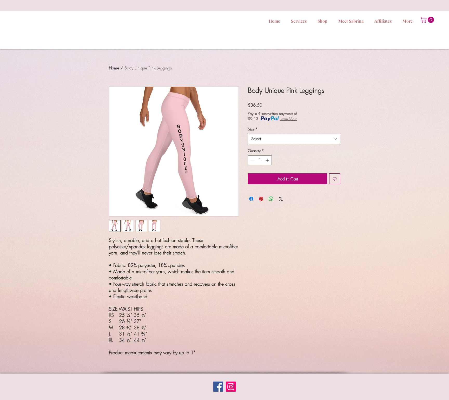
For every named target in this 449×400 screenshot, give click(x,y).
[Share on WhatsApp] (271, 199)
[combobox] (294, 139)
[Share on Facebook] (251, 199)
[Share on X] (281, 199)
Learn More (288, 118)
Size (253, 129)
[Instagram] (231, 387)
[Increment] (268, 160)
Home (114, 68)
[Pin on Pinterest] (261, 199)
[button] (427, 20)
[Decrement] (252, 160)
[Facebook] (218, 387)
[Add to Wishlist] (334, 178)
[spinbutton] (260, 160)
